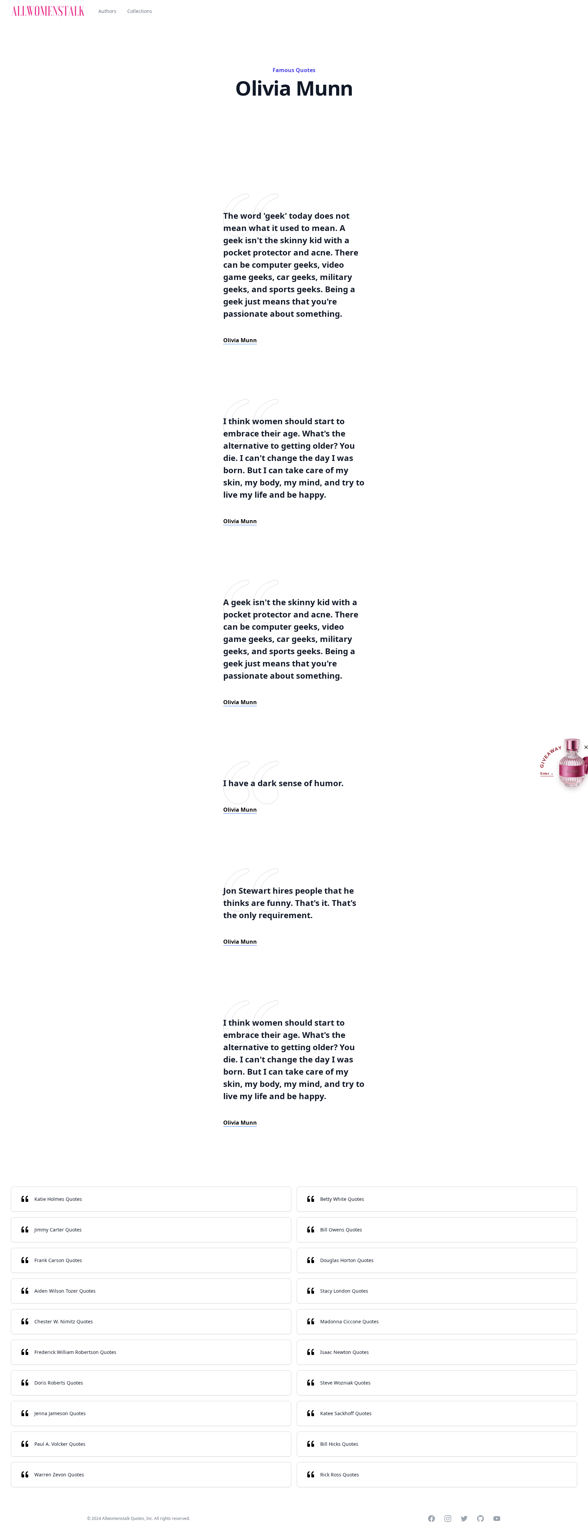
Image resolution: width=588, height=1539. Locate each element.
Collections (139, 11)
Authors (107, 11)
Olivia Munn (240, 340)
